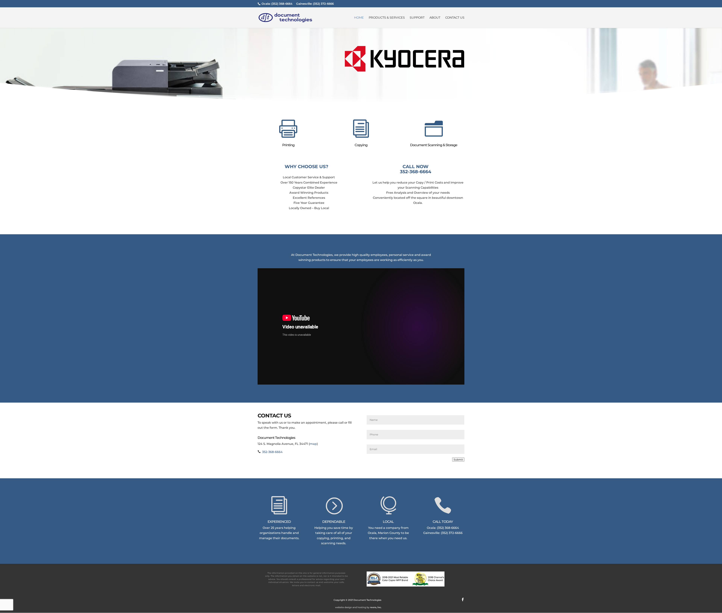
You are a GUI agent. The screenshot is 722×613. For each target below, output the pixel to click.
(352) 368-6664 (281, 3)
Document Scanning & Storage (433, 145)
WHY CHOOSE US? (306, 166)
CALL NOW (415, 166)
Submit (458, 459)
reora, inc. (375, 607)
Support (417, 17)
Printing (288, 145)
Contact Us (454, 17)
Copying (361, 145)
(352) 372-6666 (323, 3)
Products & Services (387, 17)
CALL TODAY (443, 522)
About (434, 17)
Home (359, 17)
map (313, 444)
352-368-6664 (415, 171)
